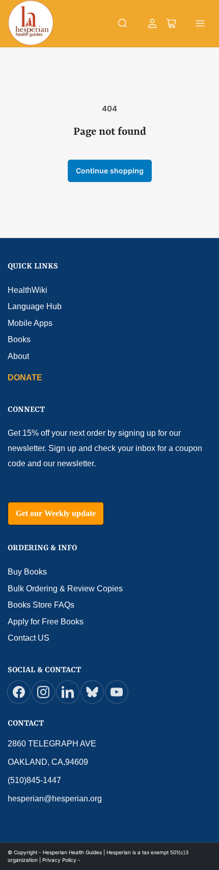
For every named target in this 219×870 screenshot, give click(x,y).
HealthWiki (27, 290)
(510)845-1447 (34, 780)
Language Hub (35, 306)
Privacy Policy (59, 860)
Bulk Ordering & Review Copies (65, 588)
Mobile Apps (30, 323)
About (18, 356)
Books (19, 339)
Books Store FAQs (41, 605)
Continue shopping (110, 170)
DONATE (25, 377)
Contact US (28, 638)
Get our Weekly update (56, 513)
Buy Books (27, 571)
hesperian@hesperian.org (55, 798)
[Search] (123, 23)
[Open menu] (200, 23)
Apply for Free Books (46, 621)
